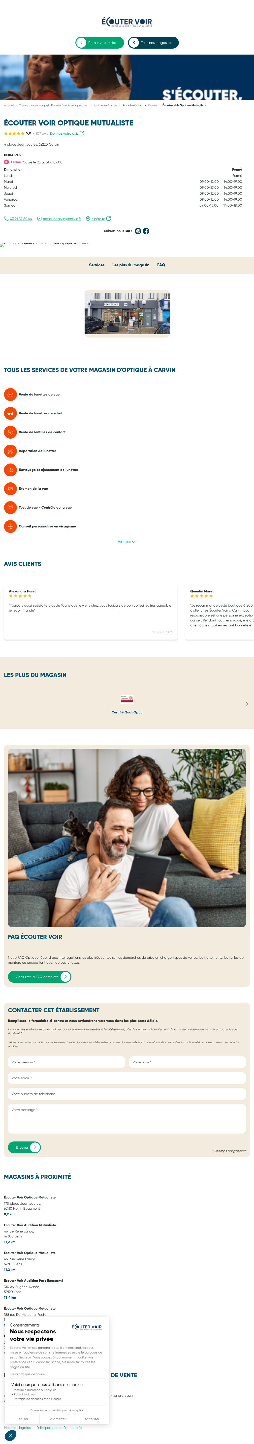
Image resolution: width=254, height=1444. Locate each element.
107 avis (42, 133)
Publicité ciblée (24, 1394)
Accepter (92, 1419)
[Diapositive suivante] (247, 704)
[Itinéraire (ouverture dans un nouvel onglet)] (45, 243)
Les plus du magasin (130, 265)
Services (96, 265)
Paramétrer (57, 1419)
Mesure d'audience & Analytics (35, 1390)
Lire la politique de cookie (27, 1374)
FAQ (161, 265)
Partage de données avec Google (37, 1399)
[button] (10, 1436)
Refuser (22, 1419)
